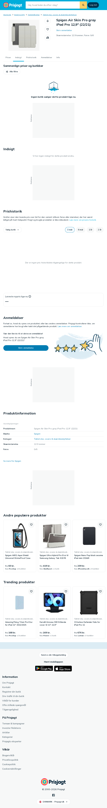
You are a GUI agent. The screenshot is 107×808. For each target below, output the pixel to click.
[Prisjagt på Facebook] (53, 794)
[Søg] (83, 5)
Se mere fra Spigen (12, 461)
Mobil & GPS (19, 15)
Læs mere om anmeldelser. (70, 326)
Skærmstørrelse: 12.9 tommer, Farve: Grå (75, 35)
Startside (7, 15)
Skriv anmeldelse (64, 30)
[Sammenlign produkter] (48, 38)
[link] (19, 546)
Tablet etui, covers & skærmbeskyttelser (60, 15)
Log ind (93, 5)
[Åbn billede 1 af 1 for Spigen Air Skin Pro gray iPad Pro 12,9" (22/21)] (24, 35)
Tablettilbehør (34, 15)
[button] (48, 21)
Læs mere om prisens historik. (83, 220)
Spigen (37, 433)
